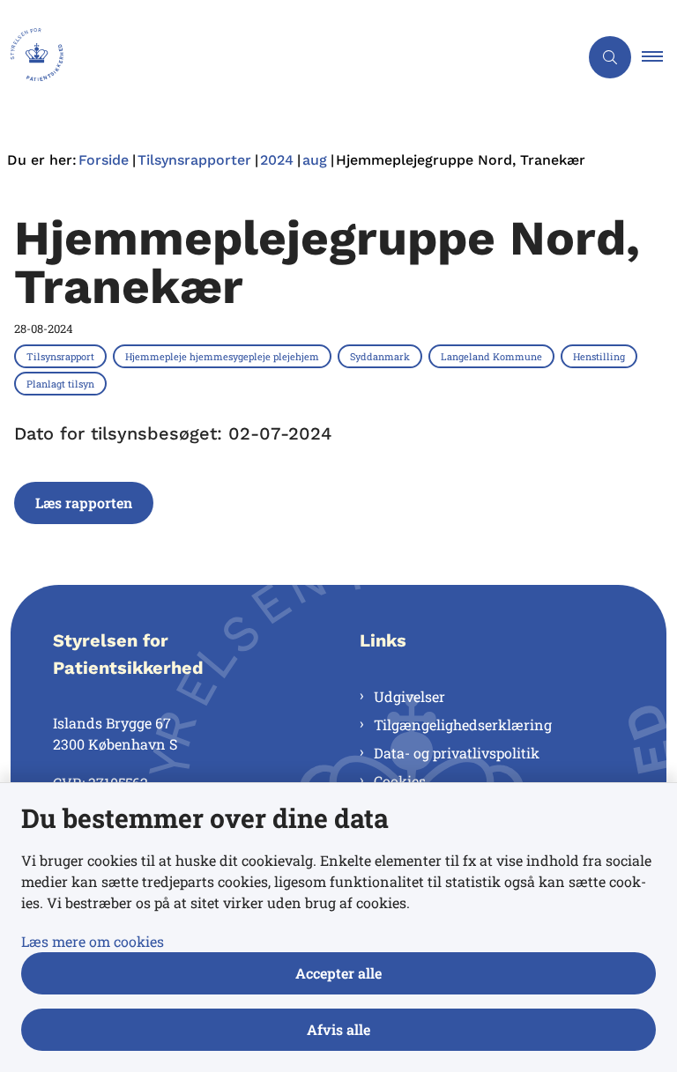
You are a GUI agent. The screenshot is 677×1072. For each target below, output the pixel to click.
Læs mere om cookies (92, 941)
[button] (659, 57)
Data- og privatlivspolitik (456, 752)
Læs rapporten (83, 502)
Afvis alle (338, 1029)
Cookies (400, 781)
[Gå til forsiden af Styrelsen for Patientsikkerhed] (282, 57)
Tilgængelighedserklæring (463, 724)
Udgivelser (409, 696)
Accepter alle (338, 973)
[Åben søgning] (610, 57)
